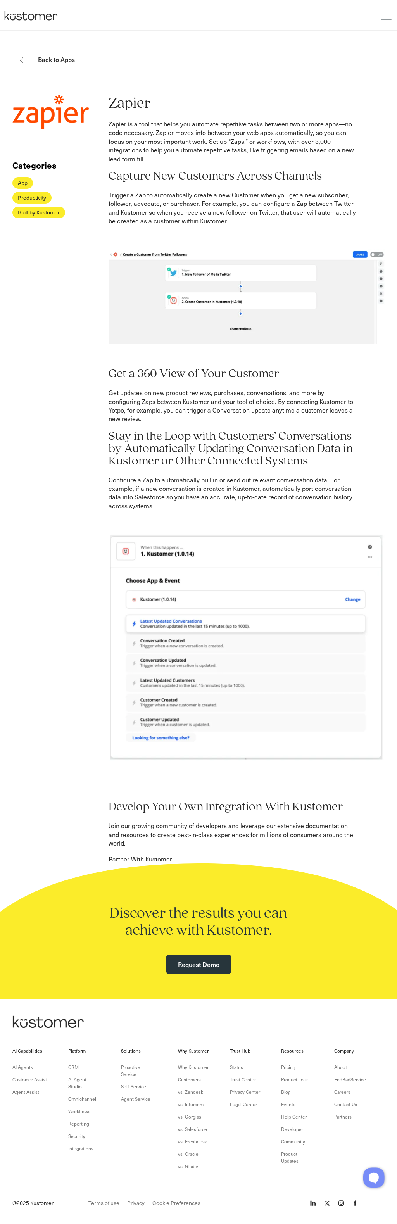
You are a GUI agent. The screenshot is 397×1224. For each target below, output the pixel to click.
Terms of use (103, 1203)
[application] (373, 1177)
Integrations (80, 1148)
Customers (189, 1079)
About (340, 1066)
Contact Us (345, 1104)
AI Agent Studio (77, 1083)
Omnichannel (82, 1098)
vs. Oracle (188, 1153)
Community (293, 1141)
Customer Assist (29, 1079)
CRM (73, 1066)
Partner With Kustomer (140, 858)
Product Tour (294, 1079)
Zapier (117, 123)
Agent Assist (25, 1091)
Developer (292, 1129)
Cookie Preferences (176, 1203)
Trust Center (243, 1079)
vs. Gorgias (189, 1116)
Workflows (79, 1111)
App (23, 183)
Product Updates (290, 1157)
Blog (286, 1091)
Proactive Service (130, 1070)
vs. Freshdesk (192, 1141)
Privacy (136, 1203)
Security (76, 1136)
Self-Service (133, 1086)
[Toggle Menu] (387, 15)
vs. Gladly (188, 1166)
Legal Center (243, 1104)
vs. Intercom (191, 1104)
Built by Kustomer (39, 212)
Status (236, 1066)
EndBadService (350, 1079)
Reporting (78, 1123)
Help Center (294, 1116)
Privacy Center (245, 1091)
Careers (342, 1091)
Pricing (288, 1066)
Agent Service (135, 1098)
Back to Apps (56, 59)
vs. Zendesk (190, 1091)
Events (288, 1104)
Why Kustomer (193, 1066)
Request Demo (198, 964)
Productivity (32, 197)
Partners (343, 1116)
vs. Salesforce (192, 1129)
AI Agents (22, 1066)
